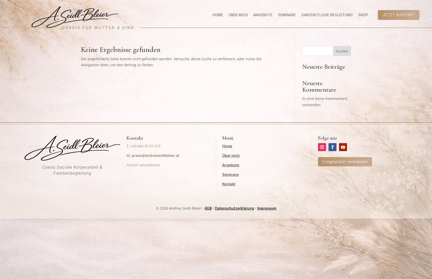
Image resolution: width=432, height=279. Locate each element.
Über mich (231, 155)
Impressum (266, 208)
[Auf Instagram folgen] (322, 147)
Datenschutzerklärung (234, 208)
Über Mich (238, 15)
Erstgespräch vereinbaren (345, 161)
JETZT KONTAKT (398, 14)
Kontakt (229, 184)
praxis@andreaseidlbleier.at (155, 155)
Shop (363, 15)
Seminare (287, 15)
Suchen (342, 51)
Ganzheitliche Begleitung (327, 15)
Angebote (262, 15)
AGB (208, 208)
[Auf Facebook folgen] (332, 147)
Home (217, 15)
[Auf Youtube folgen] (343, 147)
